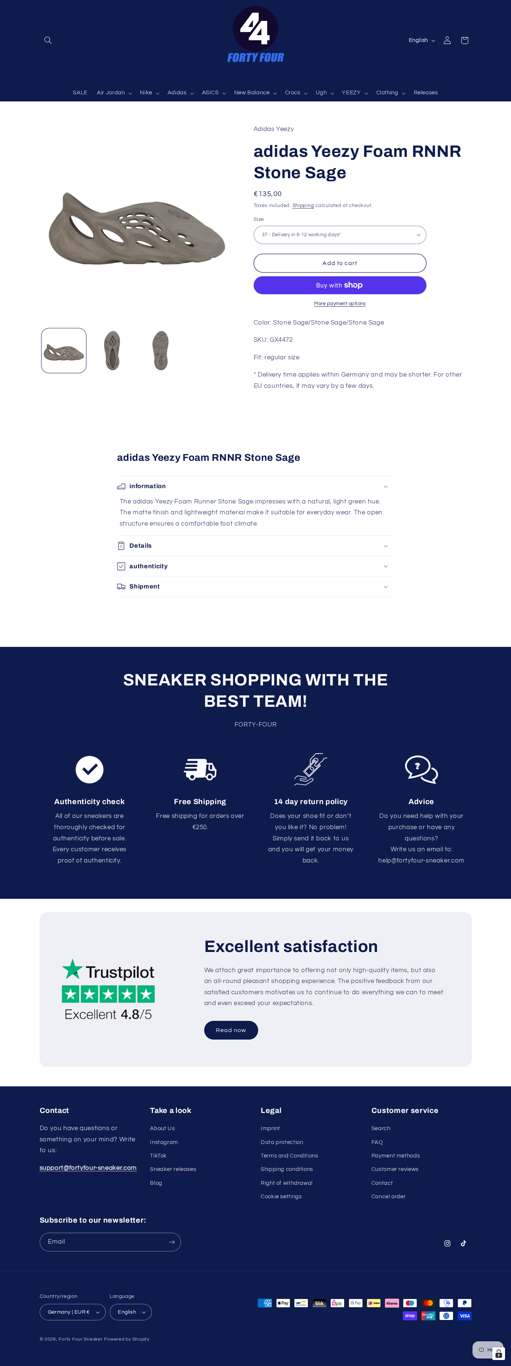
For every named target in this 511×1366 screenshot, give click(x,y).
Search (381, 1128)
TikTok (158, 1156)
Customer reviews (395, 1169)
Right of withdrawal (287, 1183)
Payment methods (395, 1156)
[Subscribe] (171, 1242)
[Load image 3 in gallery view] (160, 350)
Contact (382, 1183)
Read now (231, 1030)
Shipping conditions (287, 1169)
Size (259, 219)
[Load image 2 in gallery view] (112, 350)
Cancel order (388, 1196)
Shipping (303, 205)
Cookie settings (281, 1196)
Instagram (164, 1142)
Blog (156, 1183)
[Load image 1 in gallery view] (64, 350)
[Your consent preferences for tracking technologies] (498, 1353)
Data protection (282, 1142)
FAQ (377, 1142)
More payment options (340, 303)
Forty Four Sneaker (80, 1339)
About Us (162, 1128)
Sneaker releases (173, 1169)
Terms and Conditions (289, 1156)
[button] (48, 40)
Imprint (270, 1128)
